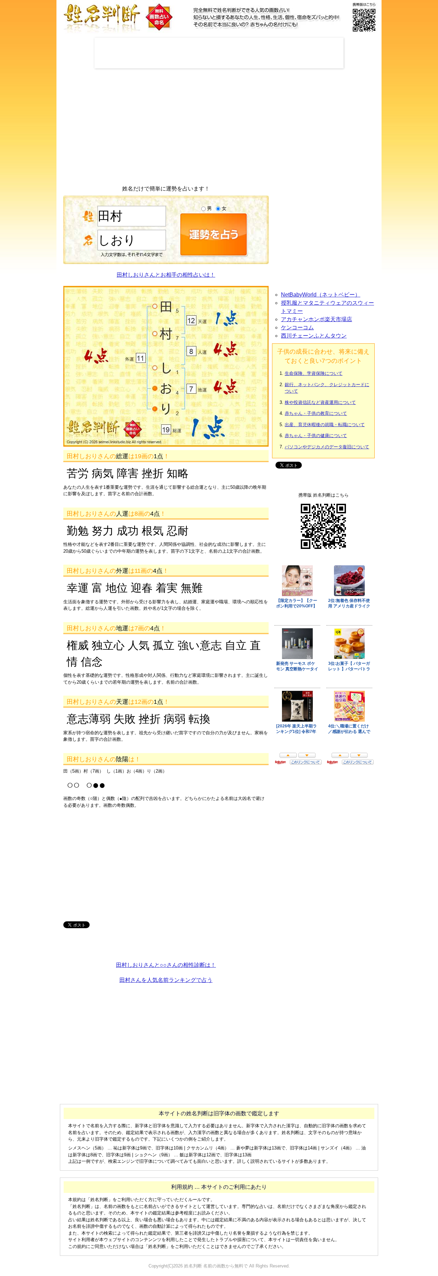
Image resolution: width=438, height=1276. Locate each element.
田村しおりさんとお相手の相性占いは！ (166, 275)
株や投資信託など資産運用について (320, 402)
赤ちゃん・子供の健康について (316, 435)
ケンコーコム (297, 327)
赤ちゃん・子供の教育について (316, 413)
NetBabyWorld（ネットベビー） (320, 295)
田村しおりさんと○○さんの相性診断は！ (166, 965)
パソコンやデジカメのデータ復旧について (327, 446)
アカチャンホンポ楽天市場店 (316, 319)
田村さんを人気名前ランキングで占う (165, 980)
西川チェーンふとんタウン (314, 336)
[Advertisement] (219, 53)
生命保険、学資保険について (314, 373)
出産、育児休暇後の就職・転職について (325, 424)
